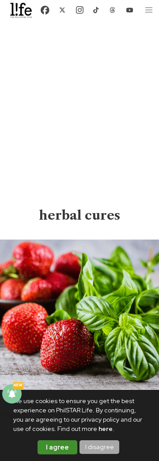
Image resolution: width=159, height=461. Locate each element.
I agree (57, 447)
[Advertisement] (79, 122)
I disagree (99, 447)
